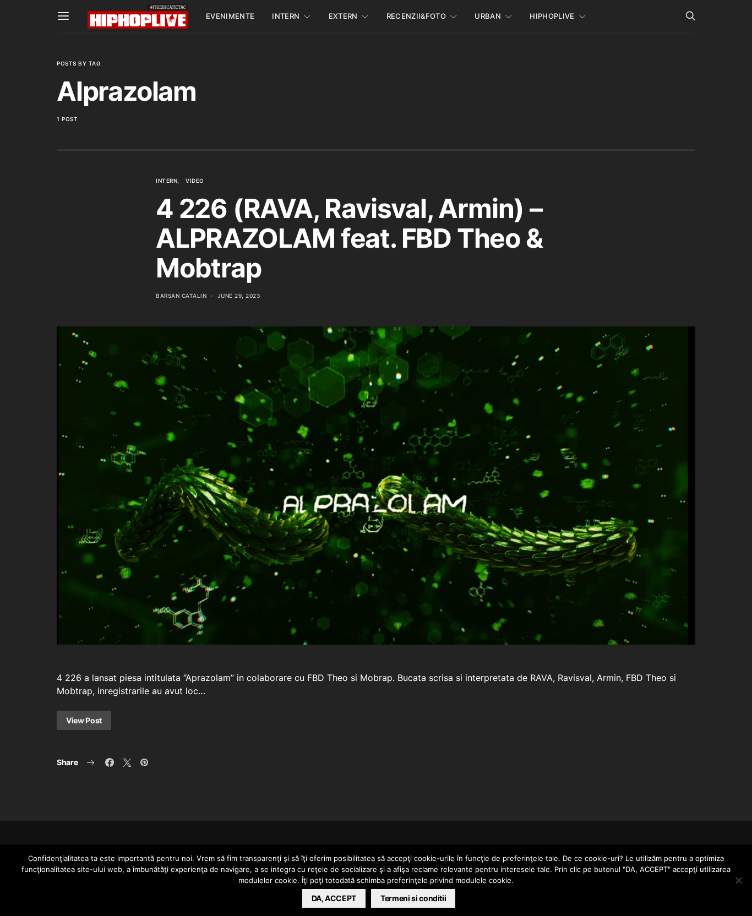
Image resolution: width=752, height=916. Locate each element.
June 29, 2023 (238, 295)
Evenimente (230, 16)
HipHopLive (552, 16)
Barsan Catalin (181, 295)
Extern (343, 16)
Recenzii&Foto (416, 16)
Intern (285, 16)
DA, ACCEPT (334, 898)
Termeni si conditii (413, 898)
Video (195, 180)
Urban (488, 16)
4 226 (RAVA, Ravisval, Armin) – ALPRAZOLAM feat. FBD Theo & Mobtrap (349, 238)
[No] (738, 880)
